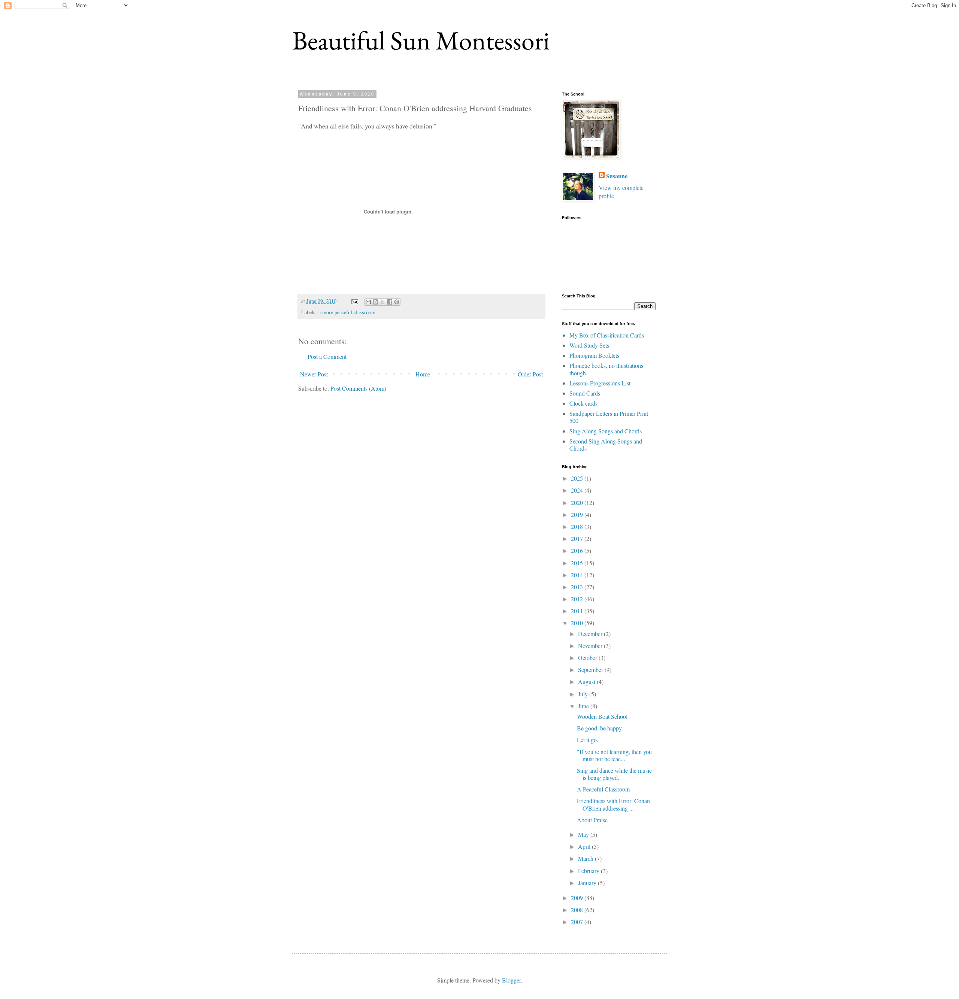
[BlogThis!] (375, 302)
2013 (577, 587)
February (589, 871)
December (591, 634)
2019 (577, 514)
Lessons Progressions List (599, 383)
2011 (577, 611)
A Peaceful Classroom (603, 789)
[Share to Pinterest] (396, 302)
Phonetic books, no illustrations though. (606, 368)
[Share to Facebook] (389, 302)
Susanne (616, 176)
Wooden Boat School (602, 716)
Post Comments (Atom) (358, 388)
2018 (577, 526)
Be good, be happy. (600, 728)
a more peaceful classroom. (347, 312)
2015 (577, 563)
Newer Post (314, 374)
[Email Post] (354, 301)
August (587, 681)
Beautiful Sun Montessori (421, 40)
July (583, 694)
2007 (577, 922)
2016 (577, 550)
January (588, 883)
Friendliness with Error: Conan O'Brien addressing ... (613, 804)
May (584, 834)
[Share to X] (382, 302)
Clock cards (583, 403)
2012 (577, 599)
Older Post (530, 374)
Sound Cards (584, 393)
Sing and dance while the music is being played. (614, 773)
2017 (577, 538)
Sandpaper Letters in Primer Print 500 (608, 416)
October (588, 658)
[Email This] (368, 302)
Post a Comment (327, 356)
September (591, 669)
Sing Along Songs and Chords (605, 431)
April (585, 846)
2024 (577, 490)
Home (422, 374)
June (584, 706)
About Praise (592, 820)
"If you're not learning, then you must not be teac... (614, 755)
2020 (577, 502)
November (591, 646)
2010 (577, 623)
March (586, 858)
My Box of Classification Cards (606, 335)
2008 (577, 910)
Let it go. (587, 740)
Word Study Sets (589, 345)
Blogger (511, 980)
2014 (577, 575)
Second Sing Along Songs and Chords (605, 444)
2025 (577, 478)
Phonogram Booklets (594, 355)
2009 (577, 898)
